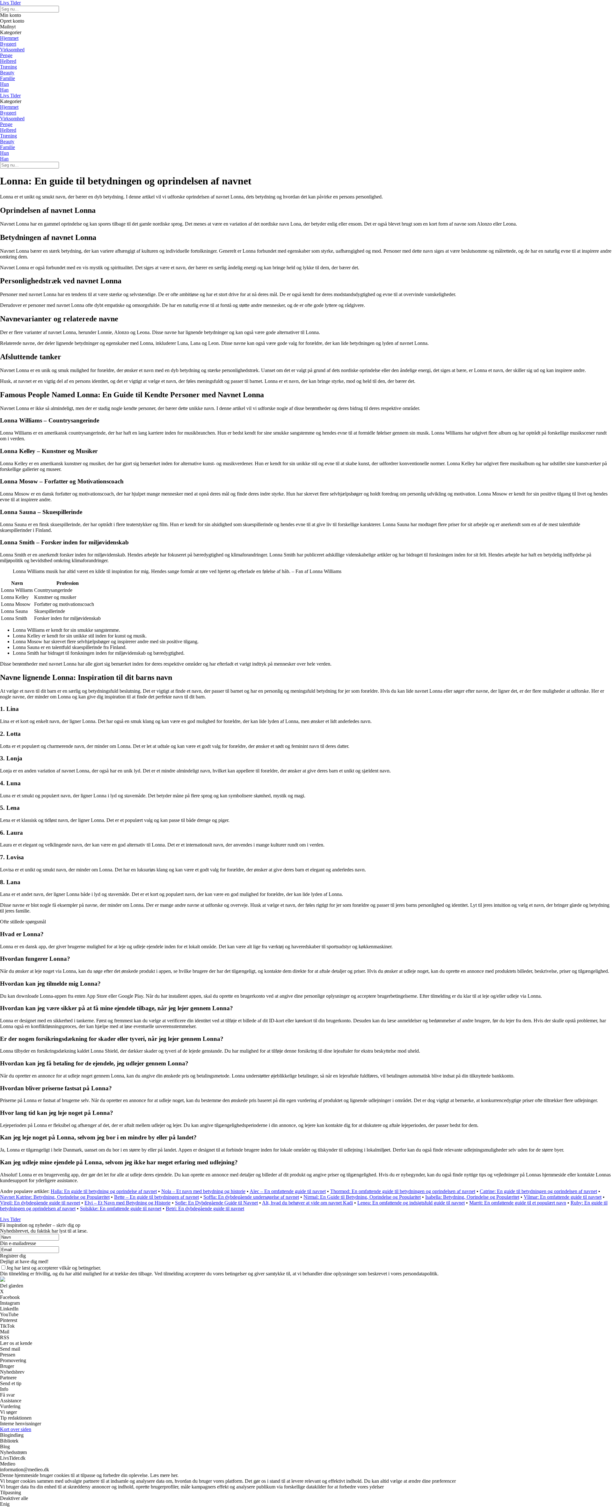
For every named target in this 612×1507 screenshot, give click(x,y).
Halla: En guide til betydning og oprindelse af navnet (104, 1191)
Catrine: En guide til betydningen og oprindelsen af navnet (538, 1191)
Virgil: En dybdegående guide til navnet (40, 1202)
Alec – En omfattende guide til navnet (288, 1191)
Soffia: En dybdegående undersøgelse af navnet (251, 1197)
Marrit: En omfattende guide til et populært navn (517, 1202)
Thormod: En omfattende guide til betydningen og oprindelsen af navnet (402, 1191)
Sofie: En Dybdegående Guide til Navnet (216, 1202)
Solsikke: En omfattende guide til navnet (120, 1208)
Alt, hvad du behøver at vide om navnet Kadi (307, 1202)
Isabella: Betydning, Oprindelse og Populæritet (472, 1197)
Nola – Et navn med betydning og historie (203, 1191)
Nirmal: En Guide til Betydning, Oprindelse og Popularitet (362, 1197)
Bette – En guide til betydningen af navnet (156, 1197)
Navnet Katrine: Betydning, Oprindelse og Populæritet (55, 1197)
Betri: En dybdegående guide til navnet (205, 1208)
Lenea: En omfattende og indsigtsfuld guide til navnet (411, 1202)
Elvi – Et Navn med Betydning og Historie (127, 1202)
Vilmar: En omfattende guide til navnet (562, 1197)
